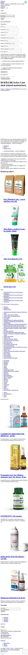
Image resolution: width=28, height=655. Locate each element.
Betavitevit (6, 361)
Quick (5, 387)
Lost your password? (5, 21)
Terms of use (7, 643)
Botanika (6, 363)
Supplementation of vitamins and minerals (13, 320)
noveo (5, 396)
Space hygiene (7, 355)
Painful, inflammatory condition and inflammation (15, 324)
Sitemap (5, 645)
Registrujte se (4, 71)
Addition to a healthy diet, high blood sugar (14, 321)
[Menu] (25, 2)
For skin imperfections (9, 345)
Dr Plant (6, 368)
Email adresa (4, 51)
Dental (5, 367)
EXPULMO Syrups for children (11, 371)
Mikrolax (6, 379)
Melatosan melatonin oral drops (13, 598)
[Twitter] (15, 296)
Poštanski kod (4, 37)
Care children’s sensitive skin (10, 344)
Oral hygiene (7, 352)
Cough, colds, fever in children (11, 314)
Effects (5, 147)
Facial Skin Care (7, 341)
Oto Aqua (6, 380)
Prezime (3, 29)
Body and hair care (8, 343)
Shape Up (6, 388)
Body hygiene (7, 353)
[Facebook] (15, 293)
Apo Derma (6, 360)
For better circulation (8, 331)
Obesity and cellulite (8, 336)
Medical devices (7, 309)
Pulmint (5, 386)
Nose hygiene (7, 317)
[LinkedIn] (15, 301)
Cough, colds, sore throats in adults (12, 316)
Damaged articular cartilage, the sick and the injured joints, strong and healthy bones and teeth (15, 326)
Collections (6, 308)
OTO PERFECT (8, 394)
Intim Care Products (8, 376)
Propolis (5, 382)
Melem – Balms (7, 378)
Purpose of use (7, 148)
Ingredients (6, 146)
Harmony (6, 372)
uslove (17, 61)
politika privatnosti (8, 58)
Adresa (3, 32)
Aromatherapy (7, 322)
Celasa (5, 365)
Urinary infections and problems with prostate (14, 351)
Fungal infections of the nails (10, 358)
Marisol (5, 392)
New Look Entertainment (14, 649)
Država (3, 40)
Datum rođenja (4, 49)
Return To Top (4, 651)
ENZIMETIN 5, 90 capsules (11, 516)
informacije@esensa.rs (6, 635)
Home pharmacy (7, 375)
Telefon (3, 46)
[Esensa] (3, 1)
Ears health (6, 318)
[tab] (15, 146)
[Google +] (15, 299)
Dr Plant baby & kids (9, 370)
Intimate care (7, 349)
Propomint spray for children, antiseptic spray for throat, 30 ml (13, 476)
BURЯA (6, 364)
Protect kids (6, 384)
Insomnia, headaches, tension (10, 339)
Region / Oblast (4, 43)
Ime (2, 26)
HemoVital (6, 374)
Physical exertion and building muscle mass (14, 332)
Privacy (5, 644)
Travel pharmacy (7, 356)
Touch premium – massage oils (11, 390)
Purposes (6, 306)
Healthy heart (7, 337)
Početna (2, 89)
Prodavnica (8, 89)
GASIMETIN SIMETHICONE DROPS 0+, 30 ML (12, 435)
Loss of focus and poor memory (11, 340)
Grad (2, 35)
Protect (5, 383)
